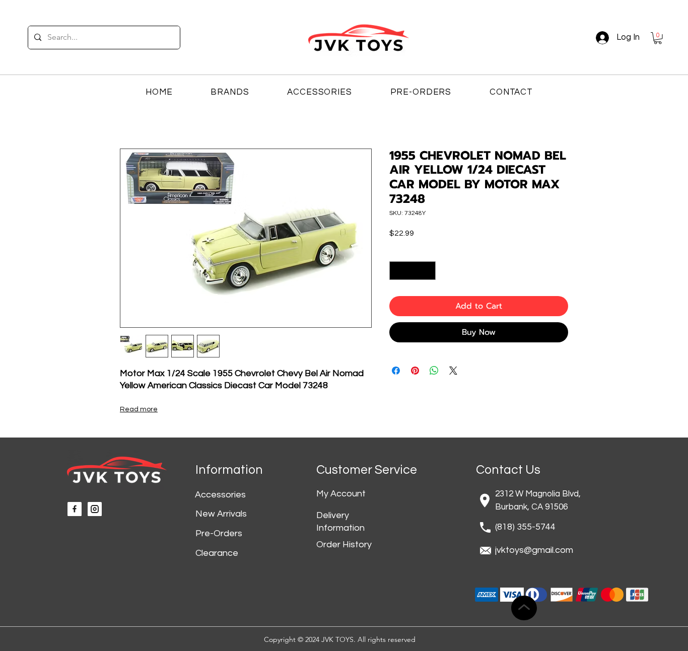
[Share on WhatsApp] (434, 371)
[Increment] (428, 270)
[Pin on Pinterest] (415, 371)
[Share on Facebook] (396, 371)
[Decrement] (397, 270)
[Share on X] (453, 371)
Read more (139, 409)
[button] (658, 38)
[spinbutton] (412, 270)
